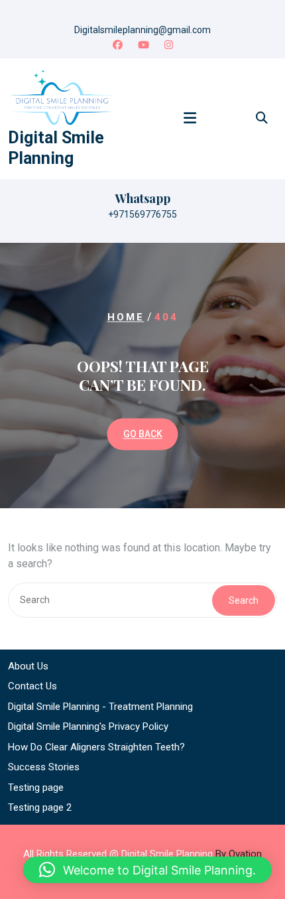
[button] (147, 870)
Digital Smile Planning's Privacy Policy (88, 726)
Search (243, 600)
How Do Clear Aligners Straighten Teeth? (96, 747)
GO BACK (142, 434)
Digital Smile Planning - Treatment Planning (100, 707)
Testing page (36, 788)
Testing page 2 (40, 807)
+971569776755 (142, 214)
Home (125, 318)
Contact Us (32, 686)
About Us (28, 666)
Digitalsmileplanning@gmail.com (142, 30)
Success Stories (44, 767)
